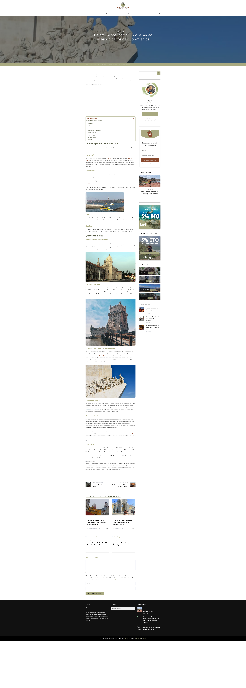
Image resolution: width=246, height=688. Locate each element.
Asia (95, 13)
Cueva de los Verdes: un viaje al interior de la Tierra (151, 628)
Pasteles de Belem (92, 135)
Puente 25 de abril (92, 137)
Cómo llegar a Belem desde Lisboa (94, 120)
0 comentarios (131, 47)
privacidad (138, 638)
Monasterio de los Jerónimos (94, 130)
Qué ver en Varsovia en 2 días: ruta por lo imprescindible (152, 318)
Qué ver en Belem (90, 128)
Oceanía (108, 13)
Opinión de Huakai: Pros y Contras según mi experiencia (153, 309)
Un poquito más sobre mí (150, 114)
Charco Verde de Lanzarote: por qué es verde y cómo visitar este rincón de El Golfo (149, 193)
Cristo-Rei (90, 139)
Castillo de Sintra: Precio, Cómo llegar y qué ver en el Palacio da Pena (96, 522)
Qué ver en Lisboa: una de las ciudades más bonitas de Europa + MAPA (123, 522)
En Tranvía (90, 122)
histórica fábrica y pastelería (93, 409)
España (88, 13)
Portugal (125, 31)
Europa (100, 13)
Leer (107, 528)
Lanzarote (151, 189)
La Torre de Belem (92, 132)
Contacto (127, 13)
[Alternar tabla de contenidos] (132, 118)
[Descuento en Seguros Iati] (149, 205)
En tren (89, 125)
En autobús (90, 123)
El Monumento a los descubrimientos (96, 134)
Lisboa (119, 31)
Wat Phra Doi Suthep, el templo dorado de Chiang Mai (152, 327)
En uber (89, 127)
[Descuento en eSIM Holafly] (149, 237)
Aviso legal (127, 638)
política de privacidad (118, 579)
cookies (144, 638)
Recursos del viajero (118, 13)
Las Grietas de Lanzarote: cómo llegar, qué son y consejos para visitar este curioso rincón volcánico (151, 619)
